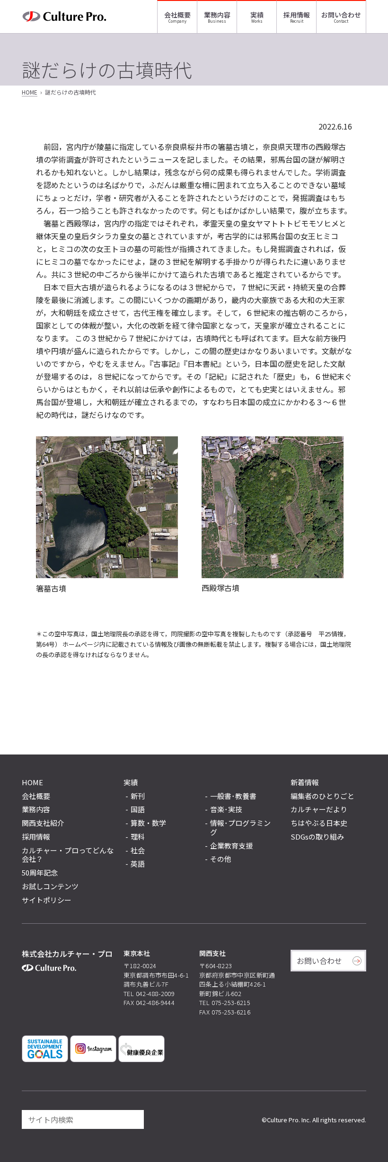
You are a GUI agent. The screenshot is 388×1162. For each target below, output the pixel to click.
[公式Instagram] (93, 1048)
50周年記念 (40, 872)
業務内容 (217, 14)
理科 (138, 836)
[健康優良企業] (141, 1048)
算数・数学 (148, 823)
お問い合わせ (341, 14)
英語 (138, 863)
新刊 (138, 796)
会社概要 (177, 14)
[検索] (132, 1119)
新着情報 (305, 782)
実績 (257, 14)
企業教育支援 (231, 845)
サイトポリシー (46, 900)
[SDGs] (45, 1048)
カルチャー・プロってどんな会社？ (68, 854)
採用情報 (296, 14)
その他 (220, 859)
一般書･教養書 (233, 796)
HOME (29, 92)
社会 (138, 850)
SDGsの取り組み (317, 836)
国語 (138, 809)
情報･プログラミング (240, 828)
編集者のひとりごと (322, 796)
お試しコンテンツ (50, 886)
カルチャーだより (319, 809)
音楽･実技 (226, 809)
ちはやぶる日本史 (319, 823)
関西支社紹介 (43, 823)
